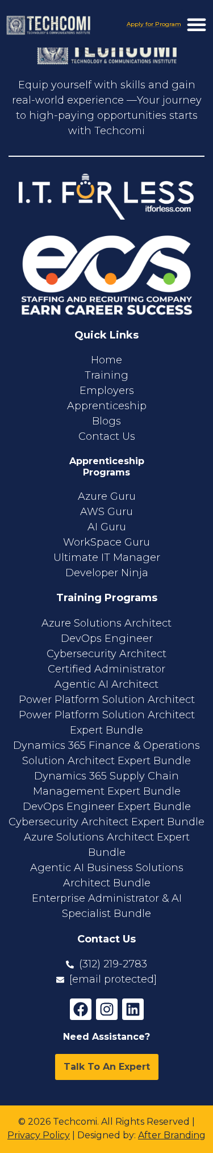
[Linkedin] (133, 1009)
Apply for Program (154, 24)
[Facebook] (80, 1009)
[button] (196, 24)
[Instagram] (107, 1009)
